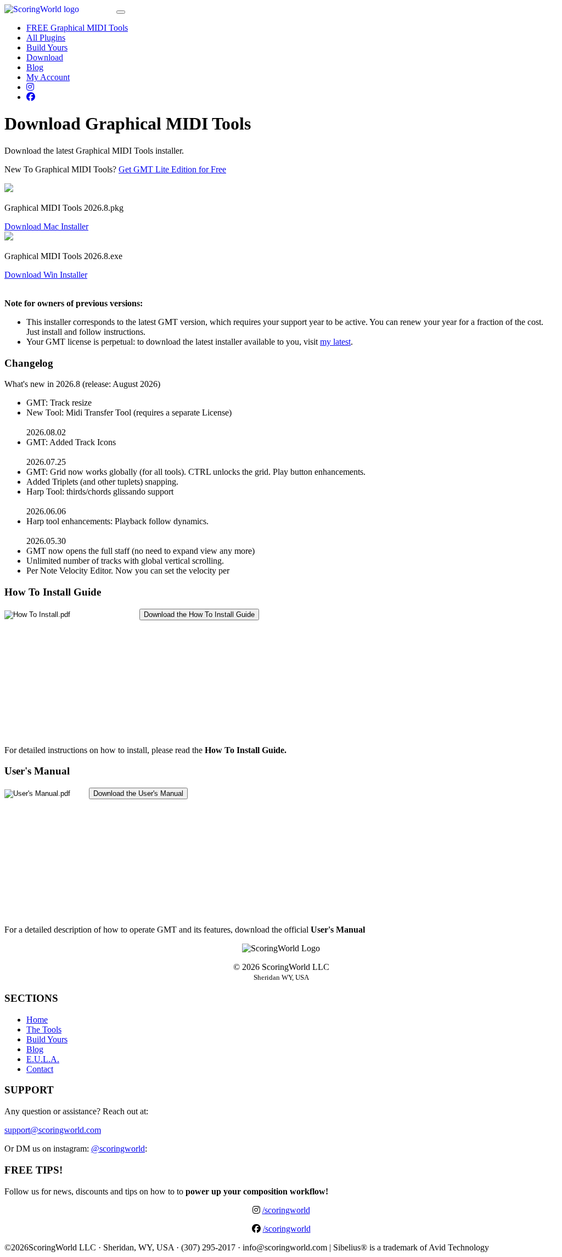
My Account (48, 77)
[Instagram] (30, 87)
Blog (34, 67)
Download (44, 57)
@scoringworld (118, 1148)
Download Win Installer (45, 274)
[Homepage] (59, 9)
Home (37, 1019)
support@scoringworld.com (52, 1130)
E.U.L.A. (42, 1059)
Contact (39, 1069)
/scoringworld (286, 1210)
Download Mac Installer (46, 226)
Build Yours (47, 47)
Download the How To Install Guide (199, 614)
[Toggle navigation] (120, 12)
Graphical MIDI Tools (77, 27)
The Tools (43, 1029)
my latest (335, 341)
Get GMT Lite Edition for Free (172, 169)
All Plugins (45, 37)
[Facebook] (30, 97)
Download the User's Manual (138, 793)
